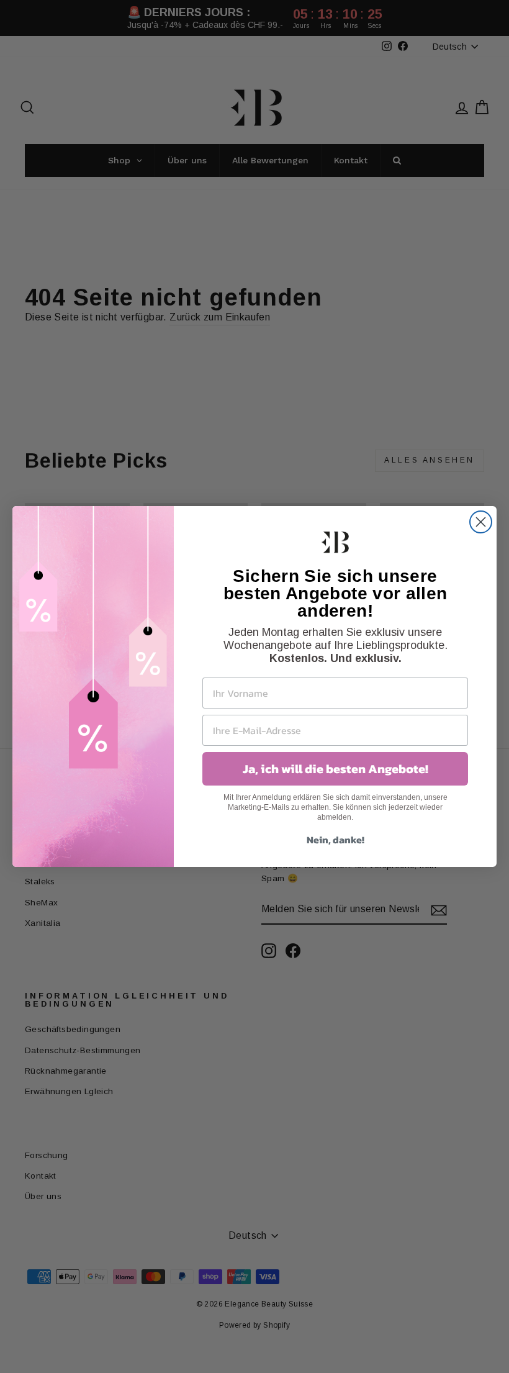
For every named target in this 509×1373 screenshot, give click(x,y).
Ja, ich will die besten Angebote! (335, 768)
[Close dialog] (481, 522)
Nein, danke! (335, 839)
